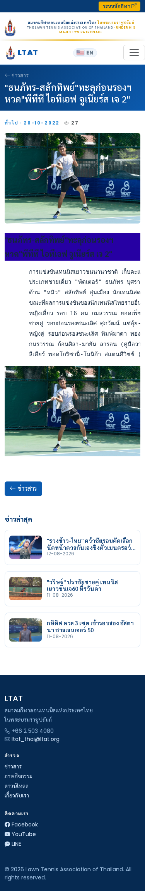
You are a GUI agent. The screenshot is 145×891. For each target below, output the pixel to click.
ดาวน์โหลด (17, 786)
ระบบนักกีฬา (117, 6)
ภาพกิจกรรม (18, 776)
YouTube (24, 834)
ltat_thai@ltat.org (36, 739)
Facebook (25, 824)
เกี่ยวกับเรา (17, 795)
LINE (16, 844)
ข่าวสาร (20, 75)
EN (89, 52)
